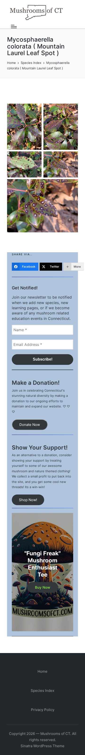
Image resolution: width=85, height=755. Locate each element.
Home (42, 671)
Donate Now (29, 424)
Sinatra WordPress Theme (42, 746)
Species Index (42, 690)
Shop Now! (28, 500)
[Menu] (14, 26)
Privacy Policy (42, 709)
